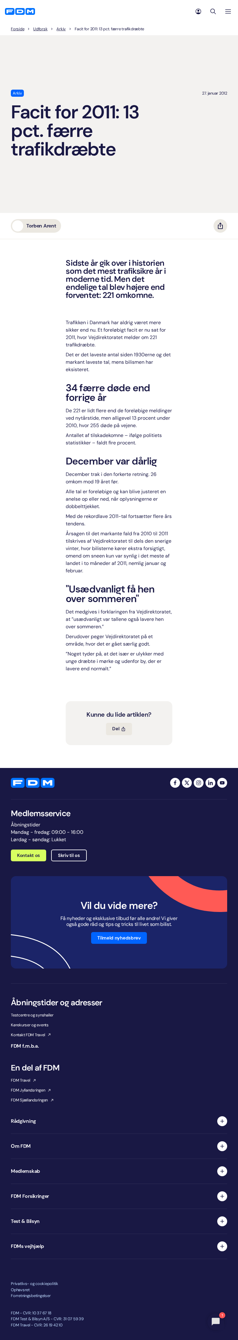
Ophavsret (20, 1289)
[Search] (213, 11)
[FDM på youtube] (222, 783)
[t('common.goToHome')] (33, 783)
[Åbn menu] (228, 11)
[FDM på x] (187, 783)
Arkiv (61, 29)
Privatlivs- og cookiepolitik (34, 1283)
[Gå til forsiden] (20, 11)
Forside (17, 29)
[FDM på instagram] (199, 783)
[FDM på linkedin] (210, 783)
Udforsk (40, 29)
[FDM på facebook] (175, 783)
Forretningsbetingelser (31, 1295)
